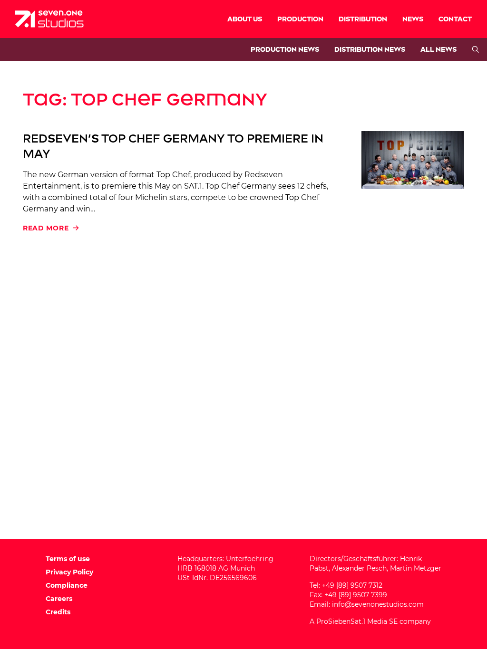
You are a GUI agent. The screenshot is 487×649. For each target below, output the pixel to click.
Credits (58, 612)
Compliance (67, 585)
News (412, 19)
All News (438, 50)
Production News (285, 50)
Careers (59, 598)
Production (300, 19)
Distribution (363, 19)
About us (244, 19)
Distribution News (369, 50)
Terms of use (68, 558)
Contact (455, 19)
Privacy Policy (69, 572)
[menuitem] (244, 19)
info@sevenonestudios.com (378, 604)
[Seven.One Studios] (49, 19)
